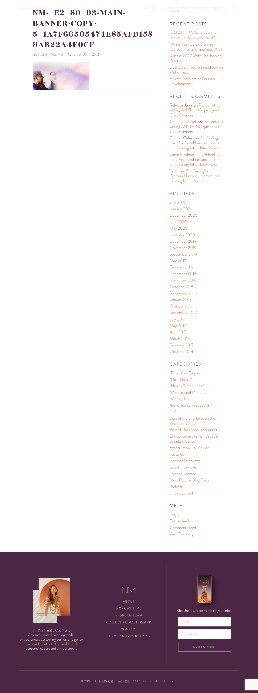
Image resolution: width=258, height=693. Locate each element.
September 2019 (183, 254)
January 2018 (181, 299)
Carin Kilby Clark (183, 121)
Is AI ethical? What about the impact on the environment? (193, 35)
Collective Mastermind (129, 622)
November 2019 (183, 248)
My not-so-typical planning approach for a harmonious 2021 (196, 46)
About (150, 8)
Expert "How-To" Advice (189, 448)
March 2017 (179, 338)
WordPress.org (182, 534)
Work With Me (174, 8)
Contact (129, 629)
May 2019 (178, 261)
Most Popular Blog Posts (189, 480)
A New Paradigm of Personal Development (193, 81)
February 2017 (181, 345)
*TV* (173, 412)
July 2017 (177, 319)
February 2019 (182, 267)
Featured (177, 454)
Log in (174, 514)
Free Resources (208, 8)
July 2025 (178, 202)
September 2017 (183, 312)
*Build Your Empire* (185, 373)
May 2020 (179, 228)
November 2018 (183, 280)
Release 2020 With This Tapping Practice (196, 58)
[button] (204, 647)
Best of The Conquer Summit (193, 430)
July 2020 (178, 222)
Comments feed (183, 527)
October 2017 (181, 306)
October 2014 (181, 351)
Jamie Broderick (182, 154)
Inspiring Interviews (185, 461)
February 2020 (182, 235)
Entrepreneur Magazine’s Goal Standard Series (194, 438)
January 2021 (181, 209)
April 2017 (178, 332)
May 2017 (178, 325)
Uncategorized (181, 493)
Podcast (176, 487)
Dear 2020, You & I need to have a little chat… (197, 69)
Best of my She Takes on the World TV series (192, 420)
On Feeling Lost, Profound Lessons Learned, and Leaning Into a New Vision (196, 143)
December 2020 (184, 215)
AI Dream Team (128, 615)
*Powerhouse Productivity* (191, 405)
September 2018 (183, 293)
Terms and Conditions (129, 636)
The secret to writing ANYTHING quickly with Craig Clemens (196, 110)
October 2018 (181, 287)
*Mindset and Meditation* (190, 392)
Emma (175, 171)
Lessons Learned (183, 474)
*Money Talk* (180, 399)
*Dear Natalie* (181, 379)
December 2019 (183, 241)
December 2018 (183, 274)
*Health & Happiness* (187, 386)
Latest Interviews (183, 467)
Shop (234, 8)
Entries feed (179, 521)
